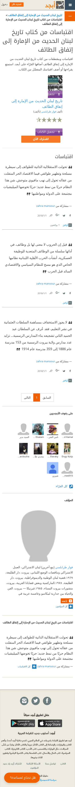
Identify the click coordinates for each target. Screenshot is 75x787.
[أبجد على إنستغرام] (24, 701)
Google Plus (58, 215)
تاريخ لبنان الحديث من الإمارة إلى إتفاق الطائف (35, 14)
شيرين (55, 475)
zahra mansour (45, 206)
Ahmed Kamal (67, 437)
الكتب (63, 763)
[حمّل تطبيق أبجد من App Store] (50, 723)
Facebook (70, 214)
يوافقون (55, 224)
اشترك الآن (41, 139)
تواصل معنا (50, 763)
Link (51, 214)
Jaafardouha (23, 456)
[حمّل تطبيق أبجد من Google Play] (23, 723)
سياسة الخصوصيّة (48, 780)
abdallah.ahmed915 (67, 475)
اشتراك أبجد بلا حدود (12, 763)
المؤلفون (34, 767)
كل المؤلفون (62, 606)
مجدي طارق (38, 456)
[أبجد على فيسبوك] (46, 701)
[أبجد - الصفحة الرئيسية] (49, 5)
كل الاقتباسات (24, 666)
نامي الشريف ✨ (52, 437)
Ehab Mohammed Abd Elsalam (38, 437)
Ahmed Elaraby (52, 456)
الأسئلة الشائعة (33, 763)
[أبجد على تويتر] (35, 701)
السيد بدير (24, 437)
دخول (4, 4)
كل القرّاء (62, 486)
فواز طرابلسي (48, 111)
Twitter (64, 214)
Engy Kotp (67, 456)
